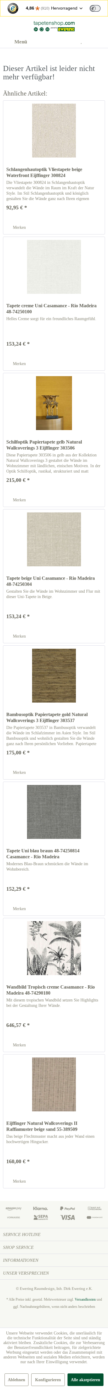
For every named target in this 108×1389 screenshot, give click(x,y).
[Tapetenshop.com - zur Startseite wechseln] (54, 26)
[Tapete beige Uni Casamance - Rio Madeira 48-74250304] (54, 539)
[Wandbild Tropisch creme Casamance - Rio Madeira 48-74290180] (54, 948)
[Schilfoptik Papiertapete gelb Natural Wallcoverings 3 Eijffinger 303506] (54, 403)
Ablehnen (16, 1380)
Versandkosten (85, 1299)
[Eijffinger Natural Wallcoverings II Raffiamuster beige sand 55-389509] (54, 1084)
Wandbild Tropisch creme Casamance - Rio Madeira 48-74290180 (50, 989)
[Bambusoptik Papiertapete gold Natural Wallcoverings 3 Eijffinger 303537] (54, 676)
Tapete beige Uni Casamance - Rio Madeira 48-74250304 (50, 581)
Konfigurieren (48, 1380)
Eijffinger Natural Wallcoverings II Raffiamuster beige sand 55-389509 (41, 1126)
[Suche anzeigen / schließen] (54, 42)
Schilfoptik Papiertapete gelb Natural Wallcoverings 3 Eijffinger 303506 (44, 444)
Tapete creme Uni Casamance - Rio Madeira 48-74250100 (51, 308)
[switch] (95, 8)
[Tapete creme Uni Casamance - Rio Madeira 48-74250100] (54, 267)
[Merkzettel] (84, 42)
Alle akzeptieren (85, 1380)
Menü (20, 42)
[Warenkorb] (98, 42)
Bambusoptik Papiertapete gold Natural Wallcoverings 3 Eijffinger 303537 (47, 717)
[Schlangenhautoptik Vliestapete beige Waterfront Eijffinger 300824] (54, 131)
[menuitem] (15, 42)
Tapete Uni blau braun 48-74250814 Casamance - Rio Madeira (43, 853)
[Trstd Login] (99, 8)
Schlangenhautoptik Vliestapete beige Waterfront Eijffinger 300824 (44, 172)
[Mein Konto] (69, 42)
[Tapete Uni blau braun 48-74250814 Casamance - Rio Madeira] (54, 812)
